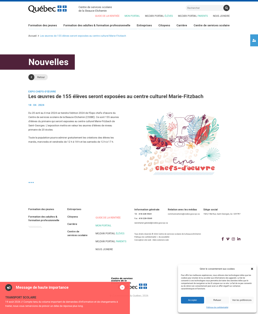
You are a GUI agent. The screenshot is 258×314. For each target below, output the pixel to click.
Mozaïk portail (159, 16)
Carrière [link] (181, 25)
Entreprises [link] (144, 25)
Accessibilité (164, 237)
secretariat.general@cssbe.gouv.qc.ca (151, 223)
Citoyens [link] (164, 25)
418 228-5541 (145, 214)
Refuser (217, 300)
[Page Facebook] (223, 239)
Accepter (192, 300)
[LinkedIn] (238, 239)
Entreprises (74, 209)
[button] (252, 268)
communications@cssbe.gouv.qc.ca (184, 214)
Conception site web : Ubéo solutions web (151, 240)
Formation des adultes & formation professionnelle (43, 218)
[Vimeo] (227, 239)
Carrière (72, 223)
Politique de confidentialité (217, 307)
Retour (41, 77)
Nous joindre (221, 16)
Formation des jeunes (41, 209)
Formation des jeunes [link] (42, 25)
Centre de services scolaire (77, 233)
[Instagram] (233, 239)
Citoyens (72, 216)
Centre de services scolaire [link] (212, 25)
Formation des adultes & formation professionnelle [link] (96, 25)
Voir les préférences (242, 300)
